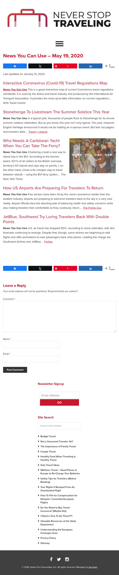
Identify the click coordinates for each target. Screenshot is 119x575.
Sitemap (45, 543)
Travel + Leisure (38, 131)
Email (6, 353)
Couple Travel (48, 451)
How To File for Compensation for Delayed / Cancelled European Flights (58, 499)
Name (7, 339)
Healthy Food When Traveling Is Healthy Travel (58, 458)
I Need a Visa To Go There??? (56, 516)
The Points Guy (92, 208)
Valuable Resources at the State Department (58, 523)
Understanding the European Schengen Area (56, 531)
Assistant (93, 567)
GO (59, 402)
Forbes (48, 241)
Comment (9, 299)
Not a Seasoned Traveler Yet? (56, 441)
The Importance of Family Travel (58, 446)
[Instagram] (67, 559)
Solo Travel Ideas (50, 465)
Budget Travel (48, 436)
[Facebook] (51, 559)
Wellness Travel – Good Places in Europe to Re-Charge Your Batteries (60, 472)
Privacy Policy (48, 538)
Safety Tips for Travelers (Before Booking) (58, 480)
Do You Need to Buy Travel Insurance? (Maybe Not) (55, 509)
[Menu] (59, 44)
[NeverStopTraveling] (59, 33)
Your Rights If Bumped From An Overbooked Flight (57, 489)
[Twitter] (59, 559)
